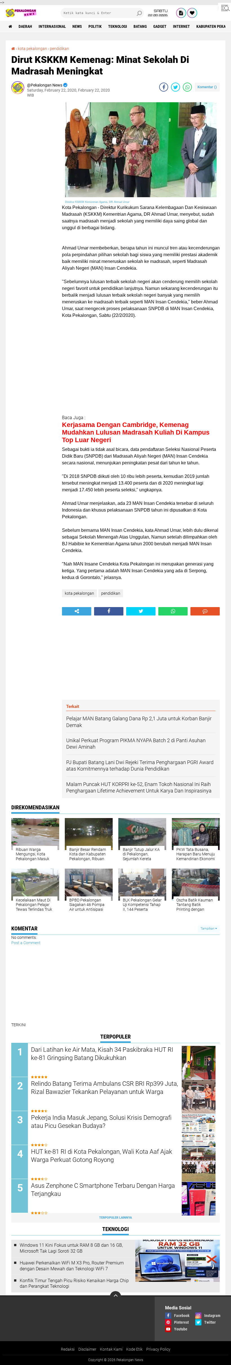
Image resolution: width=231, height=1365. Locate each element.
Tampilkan (208, 928)
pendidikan (59, 48)
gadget (159, 26)
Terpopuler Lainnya (115, 1217)
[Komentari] (205, 611)
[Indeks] (181, 12)
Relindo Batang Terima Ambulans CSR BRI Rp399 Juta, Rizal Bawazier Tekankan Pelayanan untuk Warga (104, 1087)
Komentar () (207, 87)
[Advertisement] (33, 186)
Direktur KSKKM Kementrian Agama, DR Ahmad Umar (97, 202)
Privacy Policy (158, 1349)
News (77, 26)
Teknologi (117, 26)
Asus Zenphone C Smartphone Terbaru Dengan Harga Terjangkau (103, 1189)
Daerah (25, 26)
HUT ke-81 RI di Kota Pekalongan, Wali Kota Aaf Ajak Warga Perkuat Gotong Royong (101, 1155)
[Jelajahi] (224, 8)
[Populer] (192, 12)
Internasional (52, 26)
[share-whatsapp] (187, 87)
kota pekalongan (32, 48)
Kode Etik (134, 1349)
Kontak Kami (111, 1349)
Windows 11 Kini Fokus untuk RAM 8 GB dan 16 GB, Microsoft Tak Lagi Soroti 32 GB (71, 1248)
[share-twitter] (175, 87)
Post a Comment (26, 943)
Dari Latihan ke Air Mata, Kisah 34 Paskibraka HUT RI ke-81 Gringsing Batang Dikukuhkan (102, 1053)
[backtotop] (115, 1296)
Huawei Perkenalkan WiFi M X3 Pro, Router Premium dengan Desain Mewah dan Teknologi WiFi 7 (72, 1265)
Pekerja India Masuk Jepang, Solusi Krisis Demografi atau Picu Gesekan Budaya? (101, 1121)
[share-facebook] (163, 87)
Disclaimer (87, 1349)
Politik (95, 26)
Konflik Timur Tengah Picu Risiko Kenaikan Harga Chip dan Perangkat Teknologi (74, 1283)
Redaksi (68, 1349)
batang (140, 26)
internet (181, 26)
